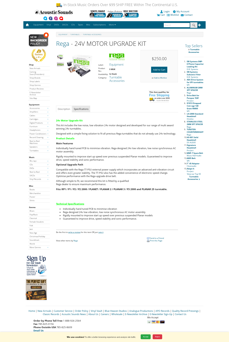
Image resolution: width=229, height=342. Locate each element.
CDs (31, 164)
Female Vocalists (37, 221)
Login (166, 11)
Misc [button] (88, 24)
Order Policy (81, 310)
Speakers (34, 147)
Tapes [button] (80, 24)
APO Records (162, 310)
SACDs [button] (65, 24)
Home (32, 310)
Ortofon (195, 116)
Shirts (32, 200)
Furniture (34, 126)
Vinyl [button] (49, 24)
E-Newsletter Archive (35, 93)
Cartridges (34, 119)
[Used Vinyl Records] (97, 13)
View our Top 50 (194, 177)
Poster (32, 197)
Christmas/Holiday (37, 236)
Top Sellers (194, 45)
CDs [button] (73, 24)
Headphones (35, 130)
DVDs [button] (56, 24)
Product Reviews (37, 88)
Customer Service (63, 310)
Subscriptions (99, 24)
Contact (188, 14)
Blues (32, 211)
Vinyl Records (35, 179)
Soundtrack (34, 240)
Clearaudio (193, 164)
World (32, 243)
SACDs (32, 175)
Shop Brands (35, 78)
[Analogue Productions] (114, 13)
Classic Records (51, 314)
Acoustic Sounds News (74, 314)
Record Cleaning (36, 137)
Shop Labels (35, 81)
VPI (195, 82)
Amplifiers (34, 111)
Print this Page (155, 240)
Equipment (34, 104)
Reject (157, 337)
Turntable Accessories (91, 34)
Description (64, 108)
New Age (33, 233)
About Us (93, 314)
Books (32, 189)
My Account (183, 11)
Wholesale (116, 314)
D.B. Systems (195, 65)
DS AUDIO (192, 140)
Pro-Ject (193, 98)
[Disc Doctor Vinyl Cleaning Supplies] (131, 13)
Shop (31, 64)
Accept (145, 337)
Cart (162, 14)
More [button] (111, 24)
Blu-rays (33, 161)
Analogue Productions (141, 310)
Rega (62, 43)
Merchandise (35, 193)
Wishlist (174, 14)
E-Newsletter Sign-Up (161, 314)
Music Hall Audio (195, 154)
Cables (32, 115)
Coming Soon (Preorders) (37, 73)
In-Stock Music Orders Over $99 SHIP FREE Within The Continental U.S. (120, 4)
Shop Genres (35, 85)
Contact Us (180, 314)
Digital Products (36, 123)
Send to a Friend (156, 238)
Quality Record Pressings (185, 310)
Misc (31, 186)
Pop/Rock (34, 214)
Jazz (31, 229)
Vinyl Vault (96, 310)
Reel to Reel (35, 172)
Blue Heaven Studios (116, 310)
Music (31, 157)
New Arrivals (35, 68)
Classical (33, 218)
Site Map (33, 98)
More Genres (35, 247)
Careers (105, 314)
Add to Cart (159, 69)
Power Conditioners (38, 133)
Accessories (35, 108)
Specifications (81, 108)
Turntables (34, 150)
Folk (31, 225)
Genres (32, 207)
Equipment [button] (38, 24)
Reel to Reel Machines (35, 142)
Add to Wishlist (160, 78)
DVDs (32, 168)
